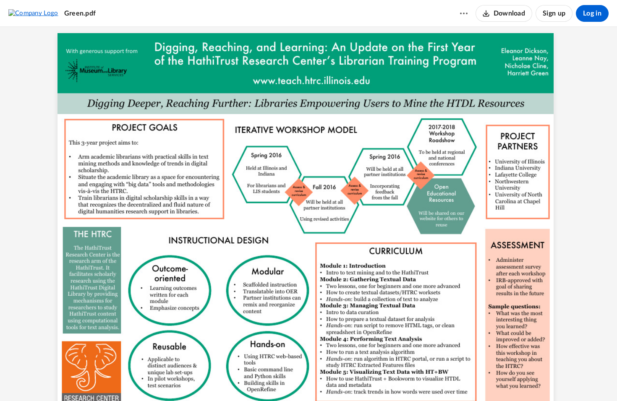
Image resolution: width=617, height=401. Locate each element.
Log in (592, 13)
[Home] (33, 13)
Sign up (554, 13)
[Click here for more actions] (463, 13)
